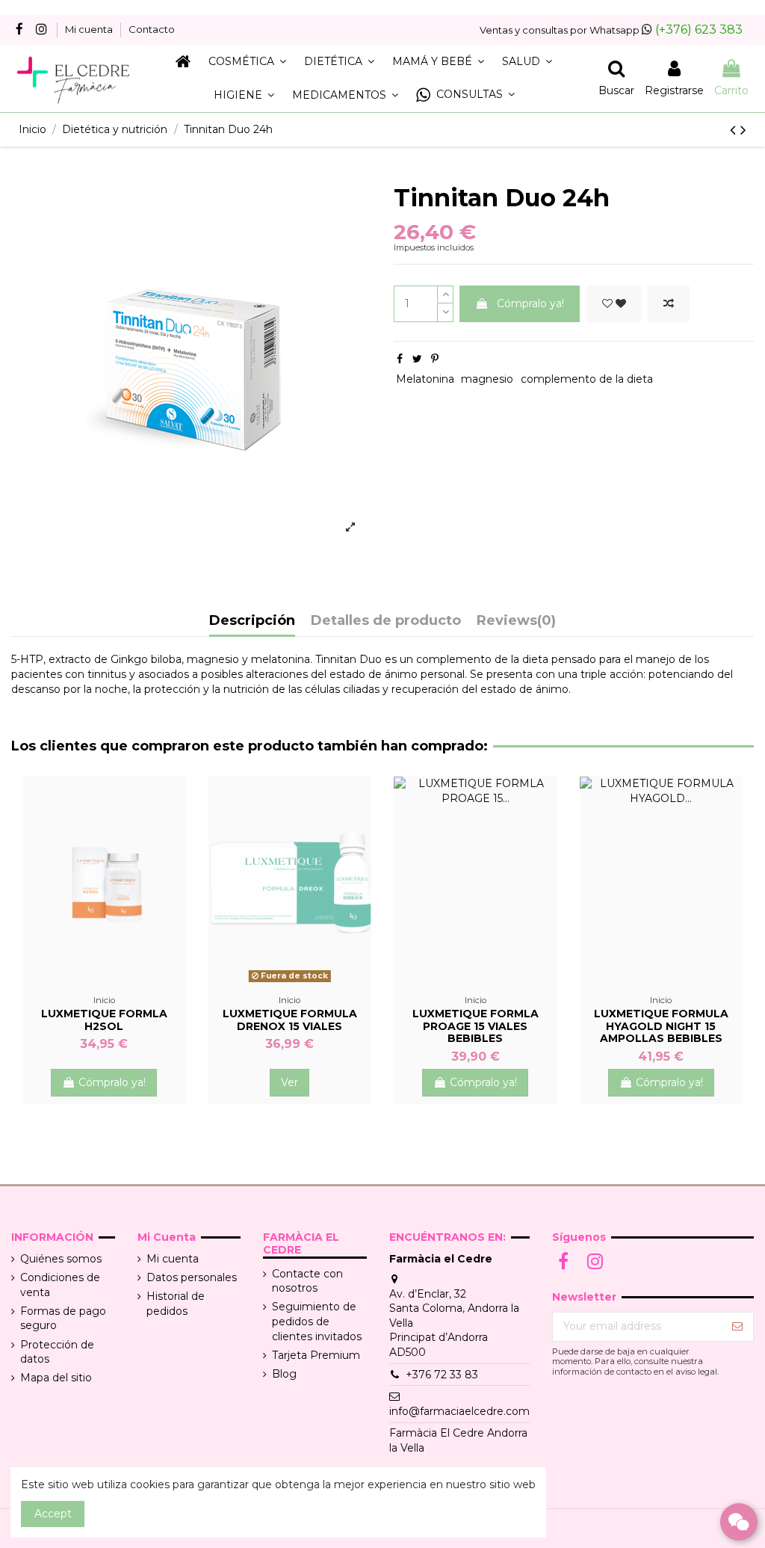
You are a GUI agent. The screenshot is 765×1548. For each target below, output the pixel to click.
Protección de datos (57, 1352)
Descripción (252, 621)
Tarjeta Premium (316, 1355)
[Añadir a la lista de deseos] (614, 304)
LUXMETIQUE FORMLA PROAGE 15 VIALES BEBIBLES (475, 1026)
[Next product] (743, 129)
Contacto (151, 29)
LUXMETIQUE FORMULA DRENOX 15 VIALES (290, 1020)
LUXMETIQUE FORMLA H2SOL (104, 1020)
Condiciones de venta (60, 1285)
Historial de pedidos (175, 1303)
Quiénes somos (61, 1258)
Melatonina (425, 379)
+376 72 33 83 (442, 1374)
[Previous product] (735, 129)
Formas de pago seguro (63, 1318)
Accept (53, 1513)
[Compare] (121, 972)
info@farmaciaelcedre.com (459, 1411)
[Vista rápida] (103, 993)
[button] (465, 95)
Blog (284, 1374)
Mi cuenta (90, 29)
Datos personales (191, 1277)
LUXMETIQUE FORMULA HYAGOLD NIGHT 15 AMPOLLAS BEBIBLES (661, 1026)
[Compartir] (400, 359)
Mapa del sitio (56, 1377)
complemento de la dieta (587, 379)
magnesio (487, 379)
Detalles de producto (386, 621)
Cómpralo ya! (530, 303)
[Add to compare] (669, 304)
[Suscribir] (737, 1327)
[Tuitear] (417, 359)
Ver (289, 1082)
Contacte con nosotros (307, 1281)
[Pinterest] (435, 359)
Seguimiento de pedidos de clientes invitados (317, 1321)
